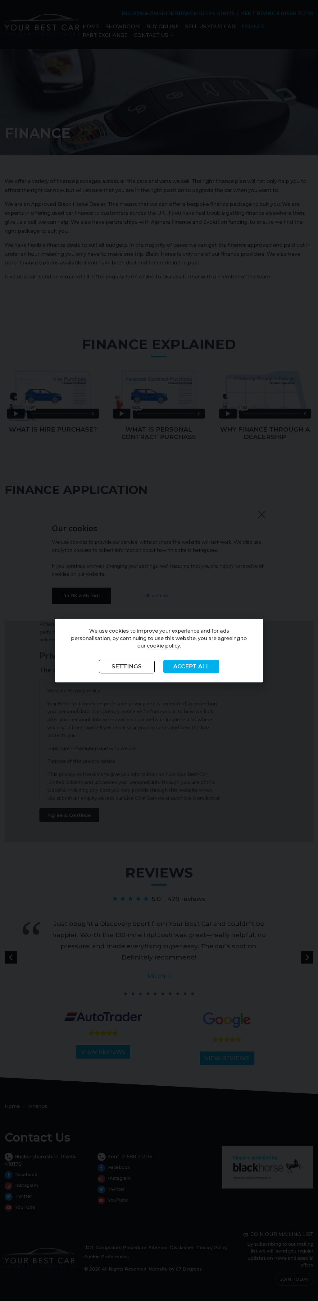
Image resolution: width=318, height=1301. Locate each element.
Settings (126, 666)
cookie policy (163, 646)
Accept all (191, 666)
